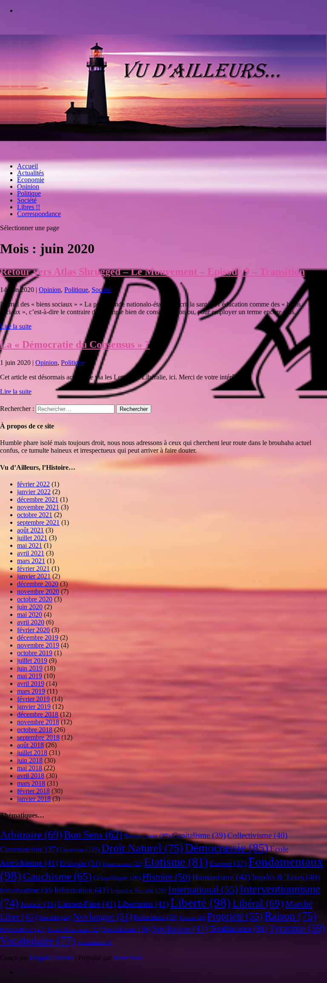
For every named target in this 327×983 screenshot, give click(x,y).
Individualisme (26, 890)
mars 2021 (31, 560)
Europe (228, 863)
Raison (290, 916)
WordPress (127, 957)
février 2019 (33, 699)
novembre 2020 (38, 591)
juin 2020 (30, 606)
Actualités (30, 172)
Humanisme (221, 877)
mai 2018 (29, 768)
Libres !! (28, 207)
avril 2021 (30, 553)
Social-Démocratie (73, 930)
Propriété (235, 916)
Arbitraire (31, 834)
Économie (30, 179)
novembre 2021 (38, 507)
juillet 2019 (32, 660)
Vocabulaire (37, 940)
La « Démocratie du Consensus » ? (75, 344)
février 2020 (33, 629)
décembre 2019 (37, 637)
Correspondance (39, 213)
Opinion (28, 186)
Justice (38, 904)
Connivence (80, 849)
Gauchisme (57, 876)
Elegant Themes (51, 957)
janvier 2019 (34, 706)
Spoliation (180, 928)
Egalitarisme (122, 864)
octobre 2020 (34, 599)
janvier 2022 (34, 491)
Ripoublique (23, 929)
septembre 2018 (38, 737)
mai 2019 (29, 675)
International (203, 889)
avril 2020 (30, 622)
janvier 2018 (34, 798)
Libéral (258, 903)
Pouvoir (192, 918)
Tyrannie (297, 928)
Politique (29, 193)
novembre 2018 (38, 722)
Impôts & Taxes (286, 877)
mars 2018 (31, 783)
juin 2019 (30, 668)
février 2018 (33, 791)
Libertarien (143, 903)
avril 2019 (30, 683)
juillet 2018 (32, 752)
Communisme (29, 849)
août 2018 (30, 745)
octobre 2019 (34, 652)
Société (27, 200)
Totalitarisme (238, 928)
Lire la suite (16, 326)
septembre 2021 (38, 522)
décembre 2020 (37, 583)
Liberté (200, 902)
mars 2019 (31, 691)
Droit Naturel (142, 848)
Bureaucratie (147, 836)
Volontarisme (95, 942)
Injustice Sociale (138, 890)
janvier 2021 (34, 576)
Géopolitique (117, 877)
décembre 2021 (37, 499)
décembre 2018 (37, 714)
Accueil (27, 166)
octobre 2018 (34, 729)
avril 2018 (30, 775)
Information (81, 889)
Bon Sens (93, 834)
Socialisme (126, 929)
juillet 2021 (32, 537)
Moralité (55, 917)
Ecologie (80, 863)
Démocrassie (226, 847)
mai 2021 (29, 545)
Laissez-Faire (87, 903)
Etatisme (176, 862)
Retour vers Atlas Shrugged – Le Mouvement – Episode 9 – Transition (152, 271)
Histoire (166, 877)
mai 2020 (29, 614)
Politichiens (156, 917)
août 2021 (30, 530)
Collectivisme (257, 835)
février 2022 (33, 484)
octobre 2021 (34, 514)
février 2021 (33, 568)
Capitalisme (199, 835)
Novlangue (102, 916)
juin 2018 (30, 760)
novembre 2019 (38, 645)
